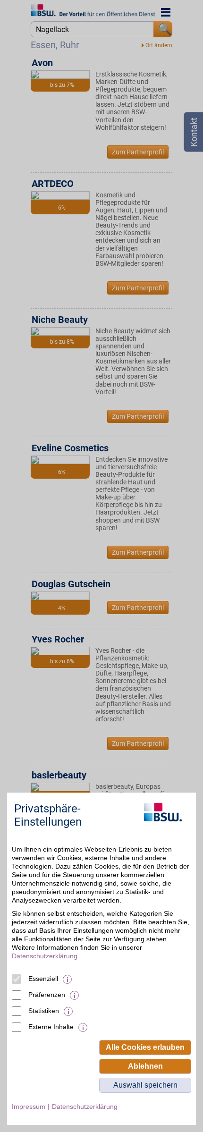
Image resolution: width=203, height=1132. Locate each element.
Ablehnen (145, 1066)
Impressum (28, 1106)
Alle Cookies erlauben (145, 1047)
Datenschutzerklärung (44, 956)
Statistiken (43, 1010)
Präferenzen (46, 994)
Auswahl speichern (145, 1085)
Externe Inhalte (51, 1027)
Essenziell (43, 978)
